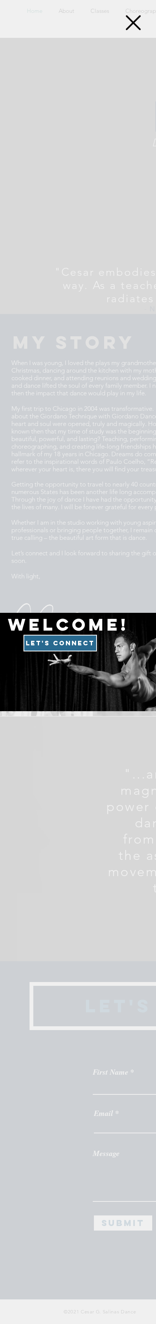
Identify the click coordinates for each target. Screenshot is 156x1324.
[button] (133, 22)
